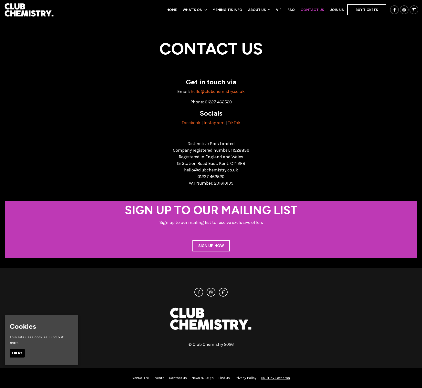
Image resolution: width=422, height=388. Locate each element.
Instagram (214, 122)
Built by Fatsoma (275, 378)
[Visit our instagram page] (404, 10)
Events (158, 378)
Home (172, 10)
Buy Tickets (367, 10)
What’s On (192, 10)
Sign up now (211, 246)
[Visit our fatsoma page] (414, 10)
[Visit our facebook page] (394, 10)
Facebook (191, 122)
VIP (279, 10)
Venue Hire (140, 378)
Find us (224, 378)
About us (257, 10)
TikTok (234, 122)
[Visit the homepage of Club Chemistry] (29, 10)
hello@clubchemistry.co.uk (218, 91)
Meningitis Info (227, 10)
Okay (17, 353)
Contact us (312, 10)
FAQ (291, 10)
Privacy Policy (245, 378)
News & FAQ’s (202, 378)
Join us (337, 10)
